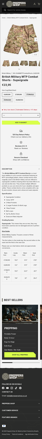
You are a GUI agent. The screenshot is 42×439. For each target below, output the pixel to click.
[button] (39, 4)
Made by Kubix (22, 431)
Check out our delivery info (21, 137)
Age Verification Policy (31, 434)
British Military (6, 73)
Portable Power (10, 334)
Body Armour (9, 338)
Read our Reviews (21, 148)
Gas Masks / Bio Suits (12, 350)
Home (3, 18)
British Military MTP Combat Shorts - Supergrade (22, 18)
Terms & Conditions (17, 434)
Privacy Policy (6, 434)
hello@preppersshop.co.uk (17, 396)
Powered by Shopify (32, 431)
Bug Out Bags (9, 342)
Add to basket (21, 122)
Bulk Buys (8, 346)
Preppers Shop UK (12, 431)
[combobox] (21, 10)
